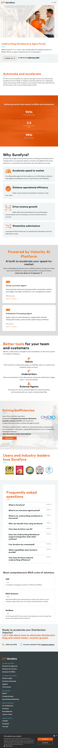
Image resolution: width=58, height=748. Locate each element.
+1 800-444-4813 (33, 58)
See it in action (11, 299)
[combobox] (54, 736)
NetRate (9, 610)
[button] (20, 746)
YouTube (5, 726)
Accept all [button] (45, 739)
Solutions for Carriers (9, 669)
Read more (20, 744)
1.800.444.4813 (11, 644)
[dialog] (29, 741)
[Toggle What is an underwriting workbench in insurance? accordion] (51, 515)
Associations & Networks (10, 699)
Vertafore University (9, 681)
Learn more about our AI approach (27, 273)
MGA (8, 582)
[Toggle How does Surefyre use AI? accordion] (51, 528)
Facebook (5, 724)
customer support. (48, 644)
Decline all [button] (45, 742)
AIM (7, 579)
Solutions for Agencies (9, 666)
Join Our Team (7, 714)
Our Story (5, 708)
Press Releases (7, 711)
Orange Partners (7, 696)
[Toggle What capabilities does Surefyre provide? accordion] (51, 549)
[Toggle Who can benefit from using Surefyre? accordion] (51, 523)
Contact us (9, 58)
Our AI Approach (7, 706)
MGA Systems (12, 594)
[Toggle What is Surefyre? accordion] (51, 504)
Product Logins (7, 678)
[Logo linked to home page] (9, 659)
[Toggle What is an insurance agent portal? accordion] (51, 509)
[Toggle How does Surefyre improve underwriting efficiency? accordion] (51, 557)
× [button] (56, 735)
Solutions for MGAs (8, 672)
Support (5, 684)
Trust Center (6, 687)
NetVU (4, 693)
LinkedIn (5, 721)
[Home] (8, 2)
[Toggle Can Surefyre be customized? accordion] (51, 544)
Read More (9, 438)
